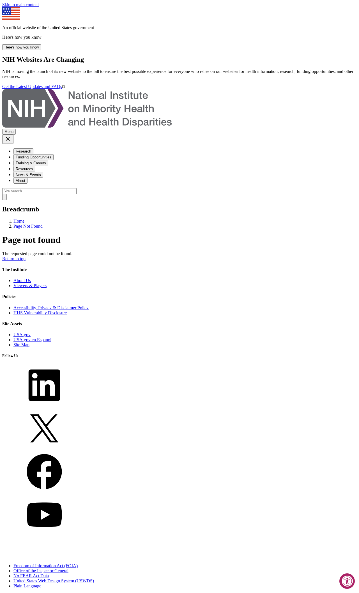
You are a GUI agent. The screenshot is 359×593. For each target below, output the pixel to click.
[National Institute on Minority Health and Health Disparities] (87, 126)
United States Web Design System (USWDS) (53, 580)
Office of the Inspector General (40, 570)
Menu (8, 132)
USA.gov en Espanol (32, 339)
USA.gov (22, 334)
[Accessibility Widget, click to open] (347, 581)
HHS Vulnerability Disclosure (40, 312)
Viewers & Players (30, 285)
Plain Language (27, 585)
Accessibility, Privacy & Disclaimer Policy (51, 307)
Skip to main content (20, 4)
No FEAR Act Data (31, 575)
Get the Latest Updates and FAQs (32, 86)
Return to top (14, 258)
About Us (22, 280)
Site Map (21, 344)
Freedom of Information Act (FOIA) (45, 565)
